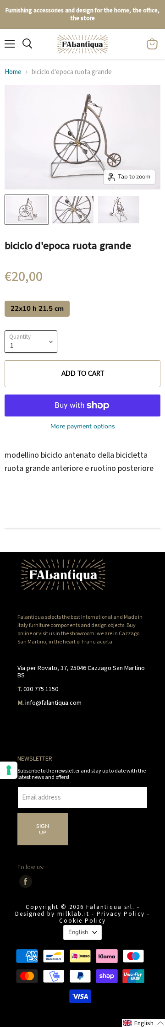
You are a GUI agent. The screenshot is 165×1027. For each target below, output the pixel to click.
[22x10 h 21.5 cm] (38, 319)
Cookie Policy (82, 921)
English (78, 932)
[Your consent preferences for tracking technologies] (8, 770)
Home (13, 72)
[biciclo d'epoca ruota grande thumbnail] (26, 209)
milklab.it (73, 914)
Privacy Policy (121, 914)
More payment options (82, 426)
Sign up (42, 829)
